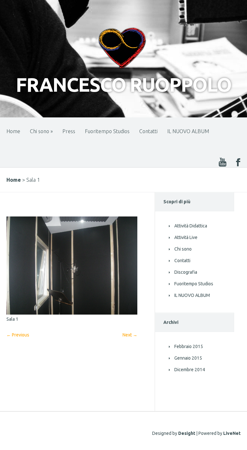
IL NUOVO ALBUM (188, 131)
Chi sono (41, 131)
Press (68, 131)
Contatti (148, 131)
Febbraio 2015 (188, 346)
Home (13, 131)
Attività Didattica (190, 225)
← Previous (17, 334)
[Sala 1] (71, 313)
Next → (130, 334)
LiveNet (232, 433)
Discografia (185, 272)
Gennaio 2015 (188, 358)
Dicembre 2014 (189, 369)
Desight (186, 433)
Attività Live (185, 237)
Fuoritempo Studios (107, 131)
